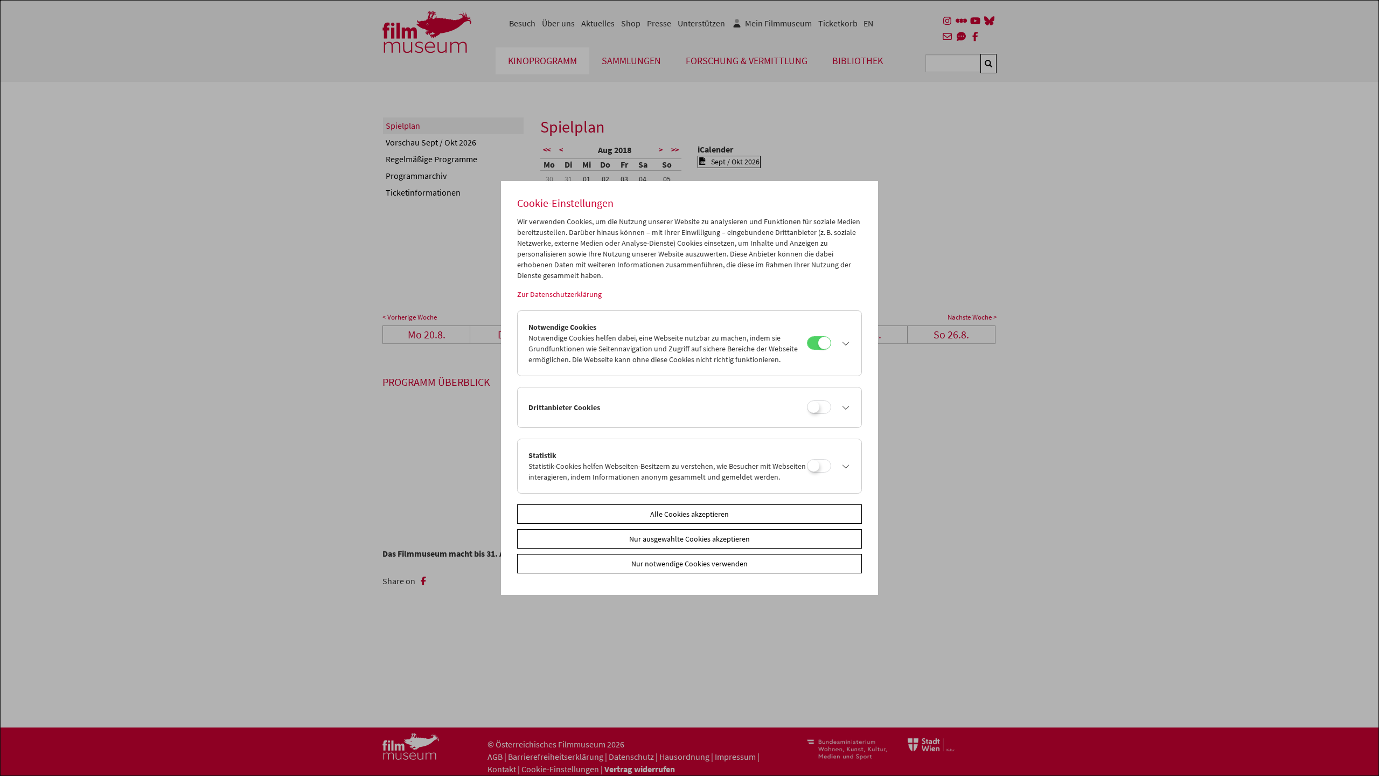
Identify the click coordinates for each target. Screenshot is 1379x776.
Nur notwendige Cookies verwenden (689, 564)
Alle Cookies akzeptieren (689, 514)
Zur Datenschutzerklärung (559, 294)
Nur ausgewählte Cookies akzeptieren (689, 539)
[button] (844, 343)
